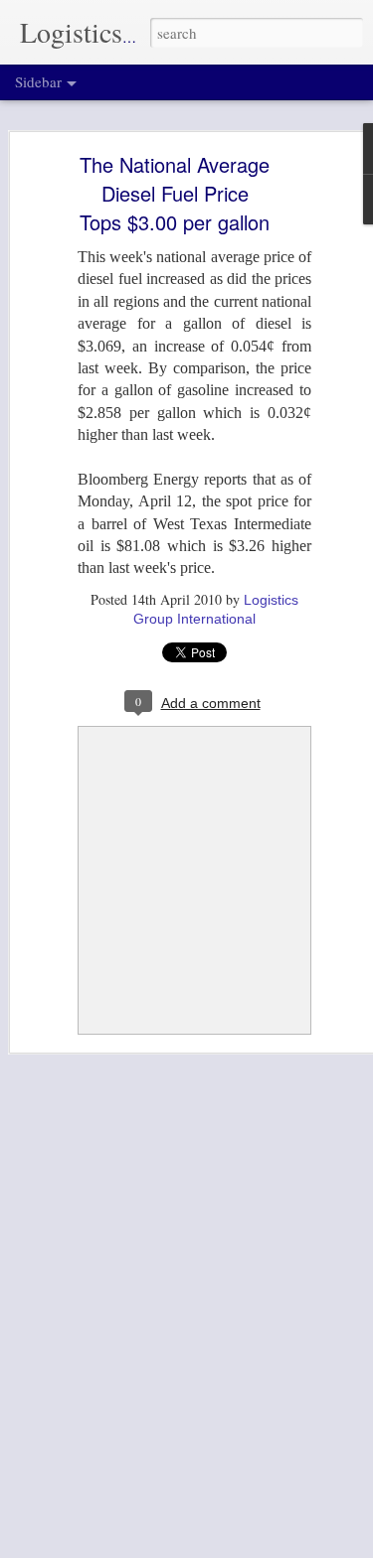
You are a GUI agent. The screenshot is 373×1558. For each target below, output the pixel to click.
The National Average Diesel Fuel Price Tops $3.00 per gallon (175, 193)
